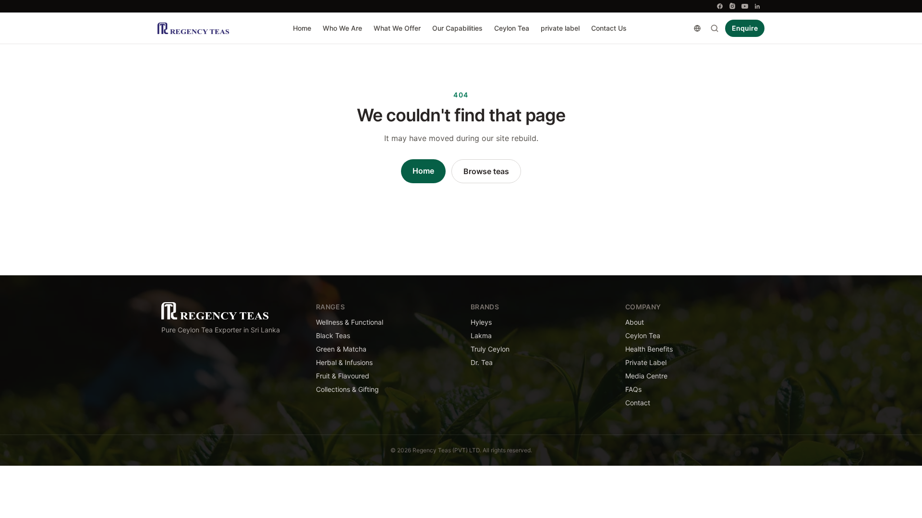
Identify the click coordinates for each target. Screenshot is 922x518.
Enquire (745, 28)
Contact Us (609, 28)
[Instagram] (732, 6)
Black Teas (333, 335)
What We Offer (397, 28)
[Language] (697, 28)
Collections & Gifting (347, 389)
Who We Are (342, 28)
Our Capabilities (457, 28)
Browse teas (486, 171)
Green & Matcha (341, 349)
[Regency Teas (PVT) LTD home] (193, 28)
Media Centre (646, 376)
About (634, 322)
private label (560, 28)
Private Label (646, 362)
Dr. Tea (482, 362)
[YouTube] (744, 6)
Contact (637, 403)
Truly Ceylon (490, 349)
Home (302, 28)
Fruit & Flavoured (342, 376)
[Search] (714, 28)
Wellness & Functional (349, 322)
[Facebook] (719, 6)
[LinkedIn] (757, 6)
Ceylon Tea (511, 28)
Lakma (481, 335)
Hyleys (481, 322)
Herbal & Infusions (344, 362)
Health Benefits (649, 349)
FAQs (633, 389)
